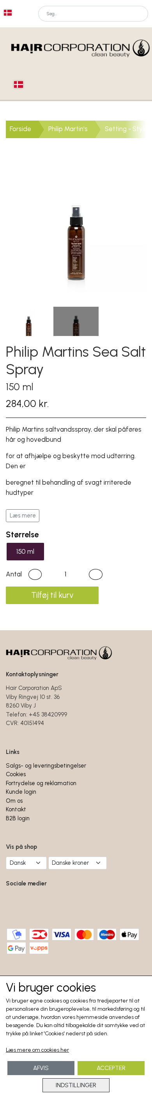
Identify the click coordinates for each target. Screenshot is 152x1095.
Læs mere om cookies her (37, 1050)
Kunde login (21, 791)
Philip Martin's (68, 129)
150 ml (25, 551)
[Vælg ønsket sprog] (8, 13)
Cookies (16, 774)
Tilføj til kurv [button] (52, 595)
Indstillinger (76, 1085)
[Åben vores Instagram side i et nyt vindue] (43, 906)
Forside (20, 129)
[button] (35, 574)
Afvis (41, 1068)
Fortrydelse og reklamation (41, 783)
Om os (14, 800)
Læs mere (23, 515)
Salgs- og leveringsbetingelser (46, 765)
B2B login (18, 818)
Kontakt (16, 809)
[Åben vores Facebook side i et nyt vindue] (17, 906)
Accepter (111, 1068)
